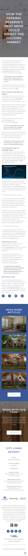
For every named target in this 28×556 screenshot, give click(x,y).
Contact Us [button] (14, 432)
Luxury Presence (14, 541)
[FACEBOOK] (8, 531)
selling (7, 215)
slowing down (6, 71)
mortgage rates (18, 97)
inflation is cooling (9, 69)
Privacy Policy (20, 549)
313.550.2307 (14, 465)
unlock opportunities (13, 287)
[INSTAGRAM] (12, 531)
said (20, 73)
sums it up (13, 262)
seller (16, 88)
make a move (14, 238)
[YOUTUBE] (19, 531)
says (19, 137)
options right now (14, 259)
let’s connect (16, 288)
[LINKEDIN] (16, 531)
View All (14, 394)
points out (15, 122)
